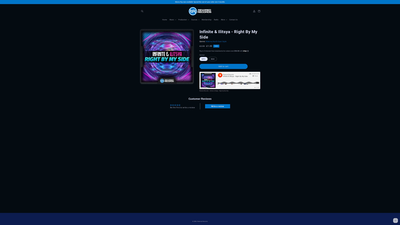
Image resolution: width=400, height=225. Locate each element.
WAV (213, 59)
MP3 (203, 59)
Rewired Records (204, 90)
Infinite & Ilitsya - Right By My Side (219, 90)
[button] (142, 11)
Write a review (217, 106)
